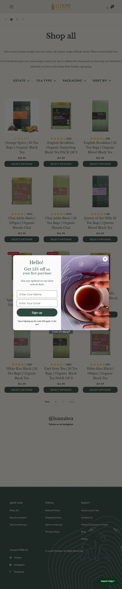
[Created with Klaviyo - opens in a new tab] (61, 332)
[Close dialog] (105, 259)
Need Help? (108, 581)
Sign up (37, 312)
